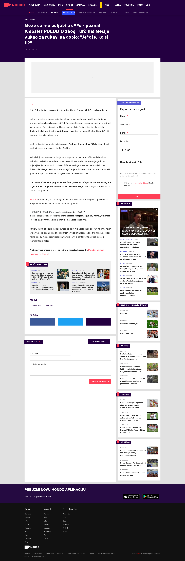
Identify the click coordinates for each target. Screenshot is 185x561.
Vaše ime (125, 125)
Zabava (46, 525)
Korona (27, 517)
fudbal (49, 305)
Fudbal (32, 19)
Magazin (28, 528)
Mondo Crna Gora (70, 509)
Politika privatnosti (106, 554)
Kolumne (28, 539)
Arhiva (92, 554)
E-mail (124, 133)
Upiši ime (34, 353)
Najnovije (28, 514)
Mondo (27, 509)
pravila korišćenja (141, 183)
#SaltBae (34, 199)
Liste (46, 539)
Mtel (26, 535)
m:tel (139, 554)
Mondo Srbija (49, 509)
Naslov (124, 116)
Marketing (38, 554)
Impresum (50, 554)
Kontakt (60, 554)
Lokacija (124, 142)
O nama (27, 554)
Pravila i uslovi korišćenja (35, 557)
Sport (27, 19)
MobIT (27, 532)
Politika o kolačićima (77, 554)
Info (26, 521)
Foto (26, 542)
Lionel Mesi (36, 305)
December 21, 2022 (76, 212)
